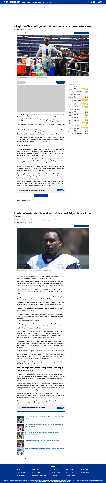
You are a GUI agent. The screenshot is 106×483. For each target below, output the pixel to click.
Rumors (28, 2)
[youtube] (94, 2)
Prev (21, 82)
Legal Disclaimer (22, 475)
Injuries (52, 2)
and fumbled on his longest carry (51, 161)
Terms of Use (69, 472)
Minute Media (9, 479)
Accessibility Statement (39, 475)
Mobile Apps (85, 469)
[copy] (26, 33)
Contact (54, 469)
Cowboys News (26, 200)
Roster (47, 2)
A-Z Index (54, 475)
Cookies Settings (70, 475)
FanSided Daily (21, 472)
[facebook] (88, 2)
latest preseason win (56, 276)
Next (60, 82)
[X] (91, 2)
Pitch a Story (36, 472)
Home (18, 200)
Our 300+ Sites (70, 469)
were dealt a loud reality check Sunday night (41, 115)
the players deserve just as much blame (47, 132)
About (18, 469)
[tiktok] (96, 2)
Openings (35, 469)
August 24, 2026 (38, 320)
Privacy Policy (56, 472)
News (23, 2)
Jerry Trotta (19, 29)
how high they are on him (56, 401)
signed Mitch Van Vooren (29, 291)
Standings (41, 2)
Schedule (34, 2)
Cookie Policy (85, 472)
